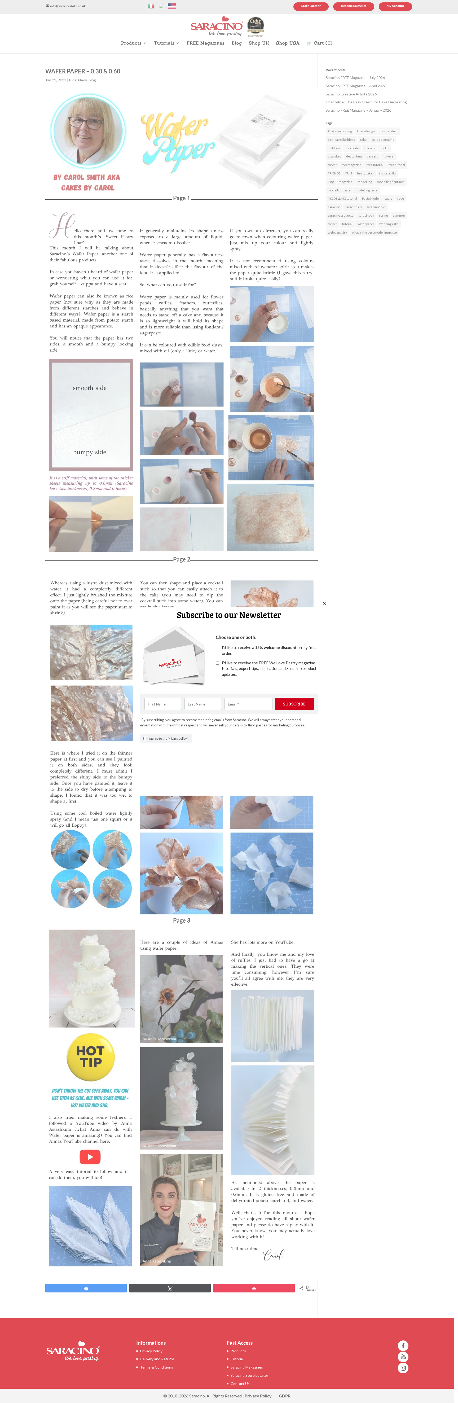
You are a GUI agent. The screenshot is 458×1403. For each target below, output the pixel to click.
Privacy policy (177, 738)
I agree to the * (169, 738)
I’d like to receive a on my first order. (269, 650)
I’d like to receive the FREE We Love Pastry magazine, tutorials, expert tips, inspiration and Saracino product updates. (269, 668)
